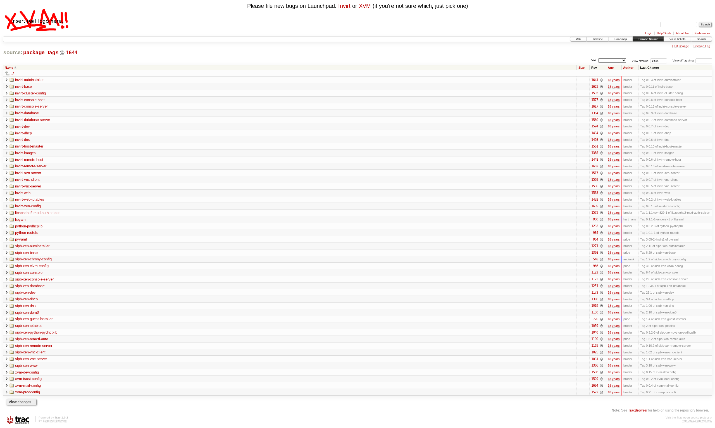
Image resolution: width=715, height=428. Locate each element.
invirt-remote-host (29, 160)
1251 (594, 286)
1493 (594, 140)
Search (701, 39)
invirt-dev (22, 126)
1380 (594, 299)
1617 (594, 106)
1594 (594, 126)
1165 (594, 346)
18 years (614, 80)
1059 (594, 326)
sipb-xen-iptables (28, 326)
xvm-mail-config (28, 385)
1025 (594, 352)
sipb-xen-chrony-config (33, 259)
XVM (365, 6)
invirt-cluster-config (30, 93)
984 (595, 233)
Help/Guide (664, 33)
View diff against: (684, 60)
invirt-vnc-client (27, 179)
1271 (594, 246)
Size (581, 67)
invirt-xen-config (28, 206)
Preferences (702, 33)
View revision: (640, 60)
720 (595, 319)
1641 (594, 80)
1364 (594, 113)
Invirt (344, 6)
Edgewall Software (55, 420)
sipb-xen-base (26, 253)
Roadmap (620, 39)
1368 (594, 153)
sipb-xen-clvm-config (32, 266)
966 (595, 266)
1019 (594, 306)
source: (12, 52)
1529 (594, 379)
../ (12, 73)
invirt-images (25, 153)
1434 (594, 133)
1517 (594, 173)
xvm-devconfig (27, 372)
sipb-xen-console (28, 272)
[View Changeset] (601, 80)
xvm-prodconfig (27, 392)
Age (611, 67)
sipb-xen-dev (25, 292)
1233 (594, 226)
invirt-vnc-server (28, 186)
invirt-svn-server (28, 173)
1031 (594, 359)
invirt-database (27, 113)
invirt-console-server (31, 106)
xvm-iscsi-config (28, 379)
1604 (594, 385)
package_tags (40, 52)
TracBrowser (637, 410)
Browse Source (648, 39)
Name (9, 67)
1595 (594, 180)
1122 (594, 279)
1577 (594, 100)
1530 (594, 186)
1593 (594, 93)
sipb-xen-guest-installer (34, 319)
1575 (594, 213)
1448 (594, 159)
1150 (594, 312)
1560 (594, 120)
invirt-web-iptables (29, 199)
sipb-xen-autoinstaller (32, 246)
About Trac (683, 33)
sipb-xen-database (30, 286)
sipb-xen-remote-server (33, 346)
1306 (594, 365)
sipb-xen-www (26, 365)
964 (595, 239)
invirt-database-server (32, 120)
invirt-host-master (29, 146)
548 (595, 259)
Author (628, 67)
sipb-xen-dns (25, 306)
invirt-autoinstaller (29, 80)
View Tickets (677, 39)
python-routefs (26, 232)
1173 (594, 292)
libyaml (21, 219)
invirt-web (22, 193)
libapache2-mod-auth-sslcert (38, 213)
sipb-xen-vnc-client (30, 352)
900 (595, 219)
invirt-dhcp (23, 133)
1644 (72, 52)
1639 (594, 206)
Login (648, 33)
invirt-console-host (30, 100)
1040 (594, 332)
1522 (594, 392)
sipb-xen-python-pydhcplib (36, 332)
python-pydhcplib (28, 226)
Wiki (578, 39)
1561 (594, 146)
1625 (594, 87)
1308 (594, 253)
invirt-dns (22, 139)
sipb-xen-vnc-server (31, 359)
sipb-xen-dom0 (27, 312)
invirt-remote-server (30, 166)
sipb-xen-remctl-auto (31, 339)
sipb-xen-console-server (34, 279)
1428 (594, 199)
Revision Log (701, 45)
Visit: (594, 60)
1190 (594, 339)
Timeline (597, 39)
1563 (594, 193)
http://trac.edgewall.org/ (697, 420)
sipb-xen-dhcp (26, 299)
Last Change (680, 45)
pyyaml (21, 239)
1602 (594, 166)
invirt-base (23, 86)
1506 (594, 372)
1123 (594, 272)
